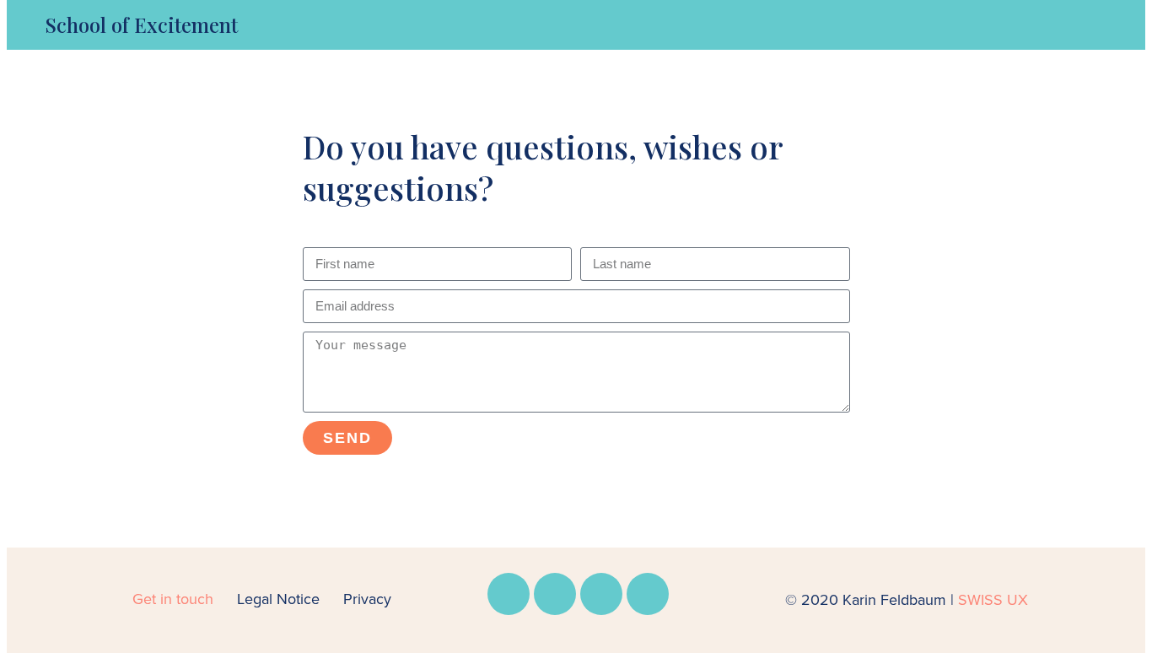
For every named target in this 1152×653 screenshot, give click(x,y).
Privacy (367, 599)
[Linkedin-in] (601, 594)
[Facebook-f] (508, 594)
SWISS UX (993, 600)
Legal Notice (278, 599)
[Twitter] (648, 594)
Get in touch (172, 599)
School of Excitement (141, 24)
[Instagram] (555, 594)
